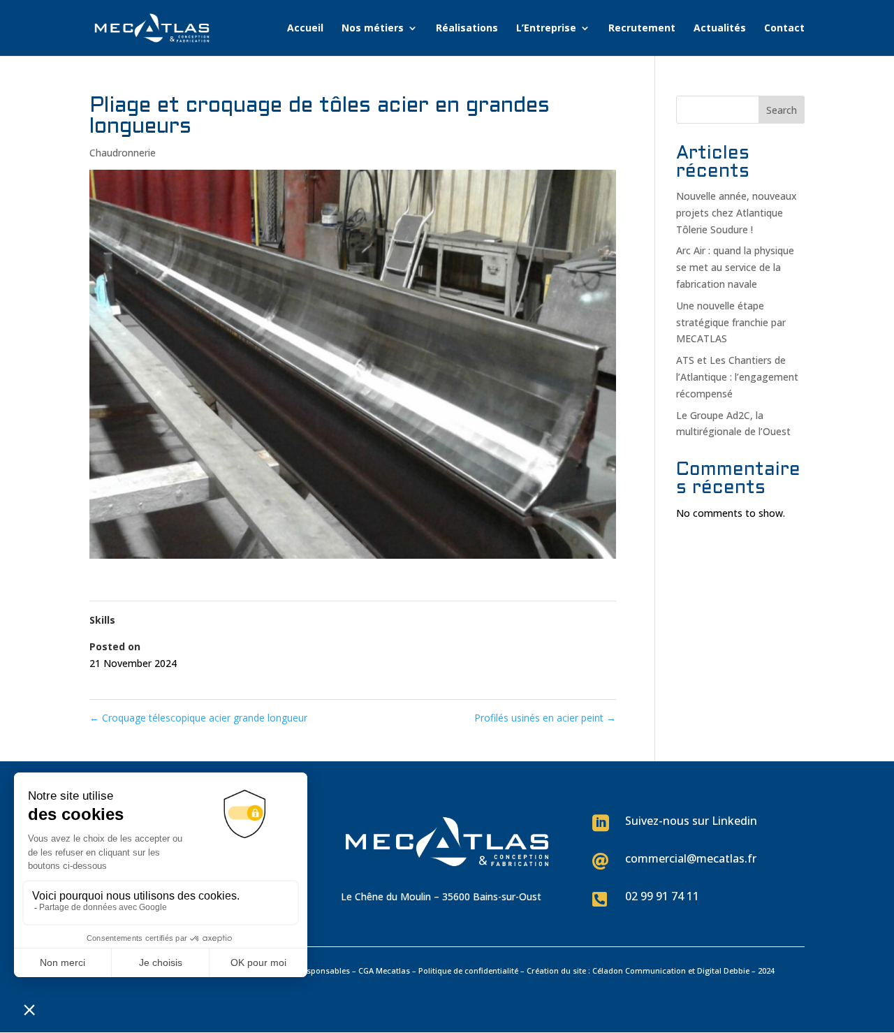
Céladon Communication (639, 970)
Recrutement (641, 28)
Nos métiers (373, 28)
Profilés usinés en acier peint (545, 717)
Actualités (720, 28)
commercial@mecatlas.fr (690, 858)
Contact (784, 28)
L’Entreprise (546, 28)
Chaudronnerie (122, 152)
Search (781, 110)
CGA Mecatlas (384, 970)
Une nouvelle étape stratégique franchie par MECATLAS (731, 322)
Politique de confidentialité (468, 970)
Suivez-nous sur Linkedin (691, 820)
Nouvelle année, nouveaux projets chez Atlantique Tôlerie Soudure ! (736, 212)
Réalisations (467, 28)
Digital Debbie (723, 970)
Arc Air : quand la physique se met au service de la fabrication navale (735, 267)
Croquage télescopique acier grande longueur (198, 717)
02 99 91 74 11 (662, 896)
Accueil (305, 28)
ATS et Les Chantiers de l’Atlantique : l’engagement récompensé (737, 376)
